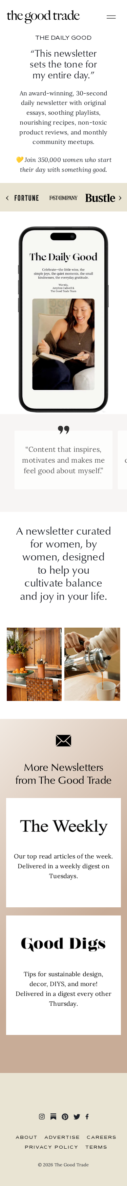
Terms (96, 1147)
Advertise (62, 1137)
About (27, 1137)
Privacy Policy (52, 1147)
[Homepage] (43, 16)
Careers (102, 1137)
